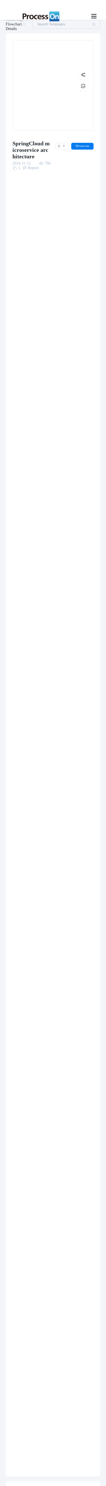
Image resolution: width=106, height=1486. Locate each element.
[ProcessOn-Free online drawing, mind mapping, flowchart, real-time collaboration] (40, 16)
